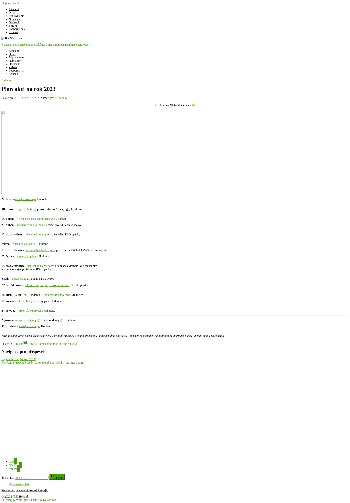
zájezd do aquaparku (24, 243)
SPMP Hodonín (57, 97)
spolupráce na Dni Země (31, 224)
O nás (12, 12)
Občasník (14, 22)
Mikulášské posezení (30, 310)
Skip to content (10, 3)
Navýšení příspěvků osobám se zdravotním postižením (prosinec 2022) (42, 362)
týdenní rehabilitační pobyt (40, 250)
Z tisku (13, 25)
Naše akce (15, 19)
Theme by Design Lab (44, 499)
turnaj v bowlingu (25, 199)
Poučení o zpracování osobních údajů (24, 490)
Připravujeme (16, 15)
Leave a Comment (53, 343)
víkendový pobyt (34, 234)
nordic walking (20, 278)
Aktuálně (14, 9)
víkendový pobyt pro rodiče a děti (47, 285)
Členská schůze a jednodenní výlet (36, 218)
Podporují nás (17, 28)
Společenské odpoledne (56, 294)
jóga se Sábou (26, 209)
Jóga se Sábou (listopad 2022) (18, 359)
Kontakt (13, 32)
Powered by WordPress (14, 499)
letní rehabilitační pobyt (40, 265)
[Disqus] (175, 410)
